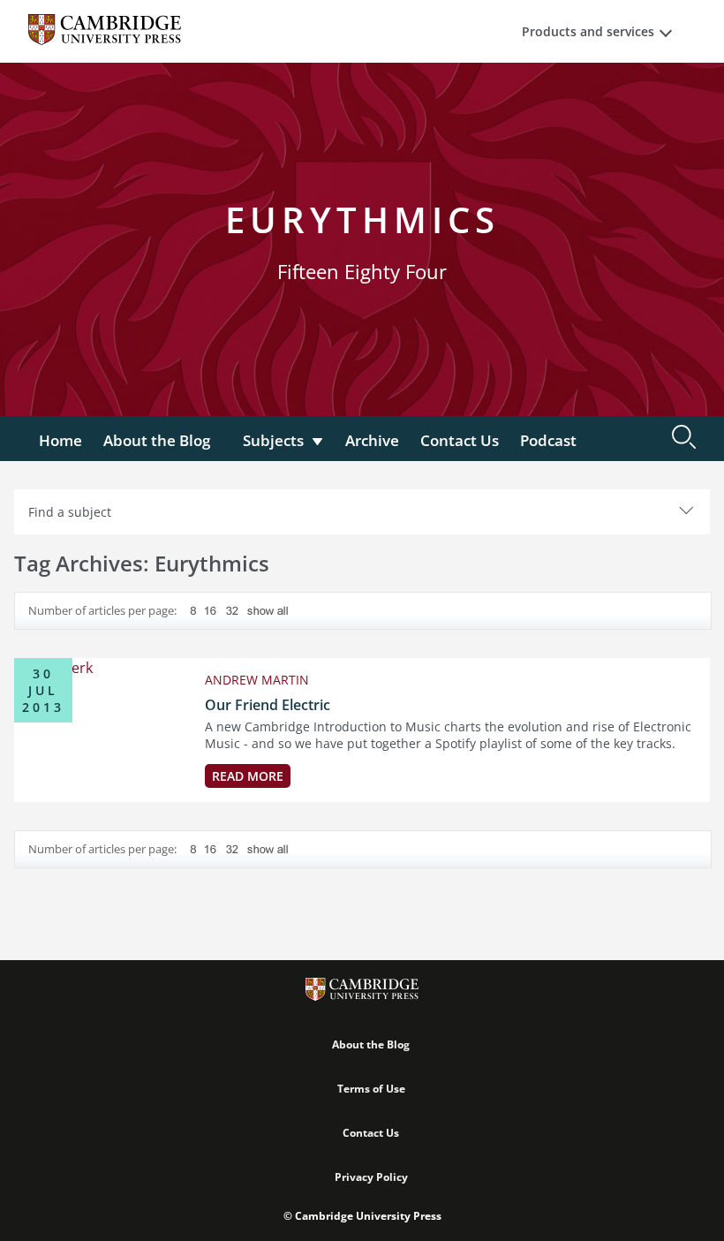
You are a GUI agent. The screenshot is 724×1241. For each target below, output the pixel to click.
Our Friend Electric (267, 705)
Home (60, 440)
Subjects (273, 440)
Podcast (548, 440)
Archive (372, 440)
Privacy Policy (371, 1176)
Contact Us (459, 440)
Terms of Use (371, 1088)
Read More (247, 776)
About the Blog (156, 440)
